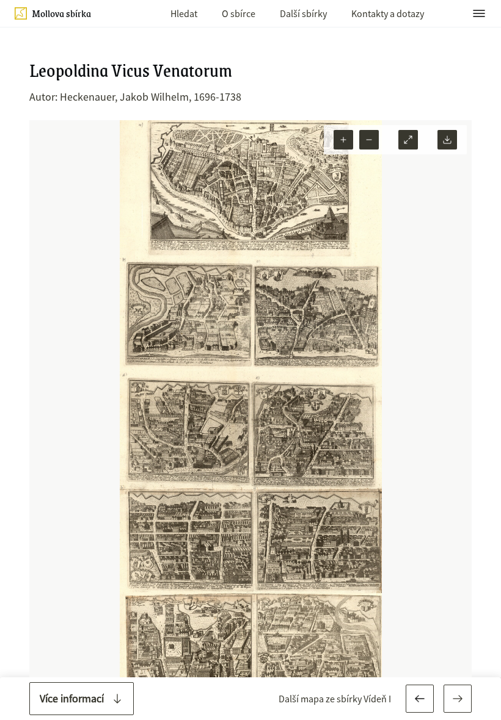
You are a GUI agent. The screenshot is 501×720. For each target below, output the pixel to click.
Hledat (183, 13)
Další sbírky (303, 13)
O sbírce (238, 13)
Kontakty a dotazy (387, 13)
